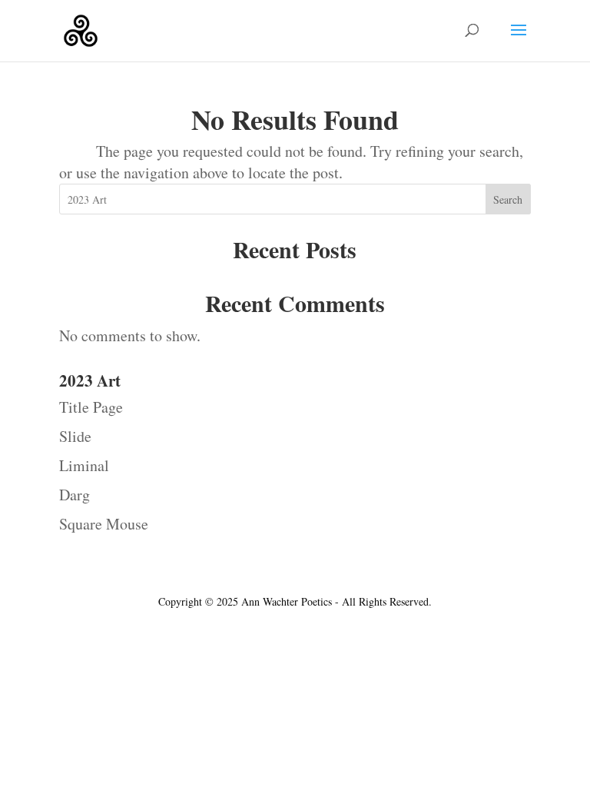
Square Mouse (103, 523)
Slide (75, 436)
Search (507, 199)
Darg (74, 494)
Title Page (91, 407)
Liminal (84, 465)
